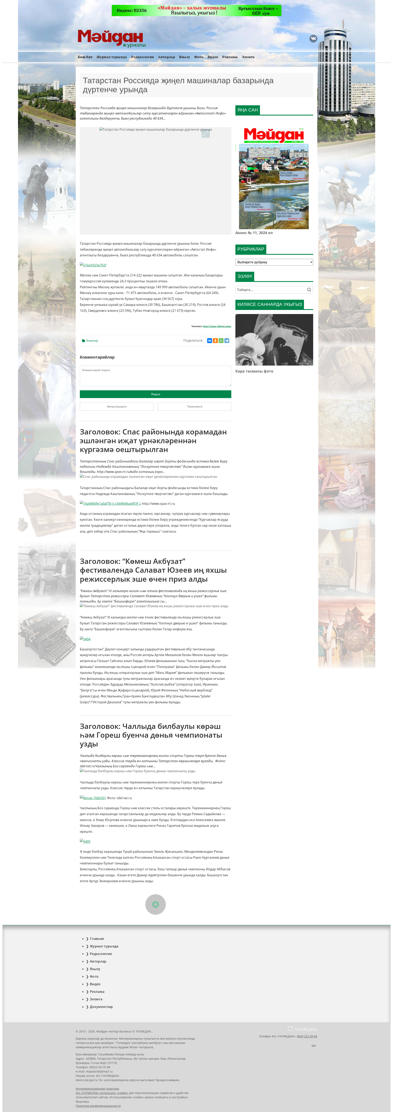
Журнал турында (112, 57)
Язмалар (92, 340)
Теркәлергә (194, 406)
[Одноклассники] (215, 340)
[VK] (313, 39)
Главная (97, 938)
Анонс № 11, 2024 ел (254, 232)
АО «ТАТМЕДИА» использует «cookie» (102, 1093)
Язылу (184, 57)
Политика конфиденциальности (98, 1106)
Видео (213, 57)
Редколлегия (142, 57)
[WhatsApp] (221, 340)
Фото (198, 57)
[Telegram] (226, 340)
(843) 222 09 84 (307, 1036)
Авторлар (166, 57)
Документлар (101, 1006)
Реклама (230, 57)
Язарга (155, 394)
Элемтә (248, 57)
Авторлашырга (116, 406)
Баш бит (85, 57)
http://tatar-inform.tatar (217, 326)
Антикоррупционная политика (97, 1089)
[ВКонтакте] (209, 340)
